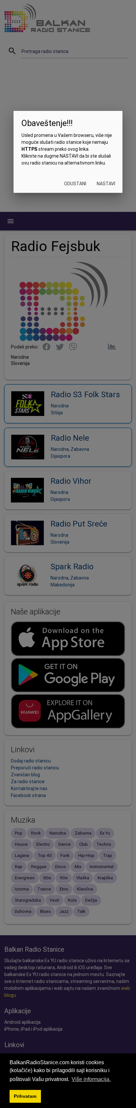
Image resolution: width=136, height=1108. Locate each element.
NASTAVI (106, 184)
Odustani (75, 184)
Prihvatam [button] (25, 1096)
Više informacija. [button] (91, 1079)
